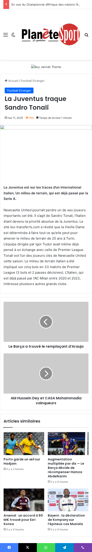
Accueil (12, 80)
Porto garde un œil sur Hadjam (22, 461)
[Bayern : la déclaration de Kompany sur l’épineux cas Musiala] (68, 499)
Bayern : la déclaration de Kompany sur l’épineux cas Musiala (66, 519)
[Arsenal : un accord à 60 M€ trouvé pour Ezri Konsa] (24, 499)
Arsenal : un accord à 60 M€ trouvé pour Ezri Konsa (23, 519)
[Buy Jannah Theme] (46, 66)
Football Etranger (33, 80)
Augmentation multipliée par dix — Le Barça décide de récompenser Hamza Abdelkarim (66, 467)
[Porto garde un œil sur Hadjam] (24, 443)
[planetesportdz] (50, 34)
